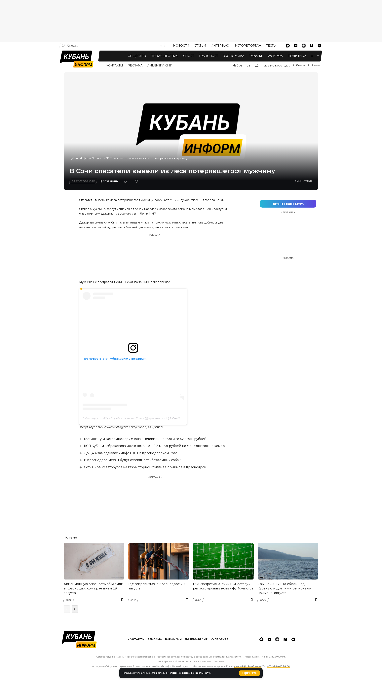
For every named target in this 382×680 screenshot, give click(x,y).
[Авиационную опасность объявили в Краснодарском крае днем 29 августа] (94, 561)
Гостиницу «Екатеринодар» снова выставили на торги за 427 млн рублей (145, 439)
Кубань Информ (80, 158)
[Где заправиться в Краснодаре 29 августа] (158, 561)
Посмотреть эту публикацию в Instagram (114, 358)
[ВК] (295, 45)
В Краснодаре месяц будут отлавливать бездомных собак (132, 460)
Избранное (241, 65)
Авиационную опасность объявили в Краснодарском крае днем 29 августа (93, 588)
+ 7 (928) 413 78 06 (278, 666)
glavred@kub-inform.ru (247, 666)
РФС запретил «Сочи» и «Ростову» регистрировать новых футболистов (223, 586)
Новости (99, 158)
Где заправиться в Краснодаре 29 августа (156, 586)
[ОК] (311, 45)
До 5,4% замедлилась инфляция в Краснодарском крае (131, 453)
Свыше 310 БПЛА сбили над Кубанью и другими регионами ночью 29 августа (285, 588)
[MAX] (287, 45)
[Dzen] (303, 45)
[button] (249, 673)
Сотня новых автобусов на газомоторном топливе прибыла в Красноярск (145, 467)
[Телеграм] (319, 45)
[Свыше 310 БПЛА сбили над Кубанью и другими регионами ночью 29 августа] (288, 561)
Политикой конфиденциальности (189, 672)
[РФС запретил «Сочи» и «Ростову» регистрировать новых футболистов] (223, 561)
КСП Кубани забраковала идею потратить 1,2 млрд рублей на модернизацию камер (154, 446)
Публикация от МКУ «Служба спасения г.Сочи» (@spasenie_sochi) (126, 418)
